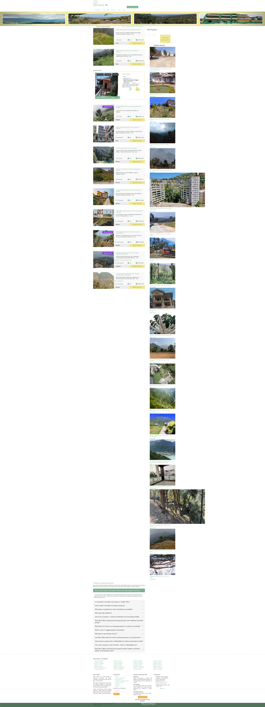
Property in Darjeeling (158, 667)
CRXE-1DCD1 (153, 337)
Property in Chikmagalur (119, 667)
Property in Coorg (98, 665)
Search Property (165, 38)
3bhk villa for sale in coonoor (156, 94)
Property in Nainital (138, 665)
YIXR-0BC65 (152, 237)
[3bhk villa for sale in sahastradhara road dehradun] (162, 475)
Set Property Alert (142, 697)
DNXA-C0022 (153, 172)
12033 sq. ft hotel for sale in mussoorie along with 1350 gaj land (160, 209)
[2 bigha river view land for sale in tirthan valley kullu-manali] (162, 398)
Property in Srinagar (157, 669)
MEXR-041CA (153, 464)
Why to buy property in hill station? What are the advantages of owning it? (117, 590)
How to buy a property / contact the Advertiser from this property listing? (117, 617)
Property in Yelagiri (157, 662)
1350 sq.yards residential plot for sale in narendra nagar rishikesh (128, 232)
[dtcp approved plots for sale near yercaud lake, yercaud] (162, 248)
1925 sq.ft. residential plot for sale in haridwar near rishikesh (128, 169)
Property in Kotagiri (98, 662)
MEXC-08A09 (153, 211)
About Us (95, 0)
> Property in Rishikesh (130, 26)
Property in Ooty (117, 660)
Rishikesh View (118, 260)
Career (117, 683)
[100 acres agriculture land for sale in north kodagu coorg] (162, 539)
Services (113, 10)
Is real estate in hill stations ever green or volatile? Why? (112, 602)
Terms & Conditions (120, 678)
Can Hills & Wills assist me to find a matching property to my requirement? (118, 637)
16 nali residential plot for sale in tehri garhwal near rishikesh (128, 106)
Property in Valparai (118, 663)
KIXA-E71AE (152, 413)
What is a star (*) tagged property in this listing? (109, 630)
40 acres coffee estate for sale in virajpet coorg (160, 285)
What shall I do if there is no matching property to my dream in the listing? (117, 626)
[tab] (119, 590)
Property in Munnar (157, 663)
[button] (20, 19)
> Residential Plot (139, 26)
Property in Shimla (98, 666)
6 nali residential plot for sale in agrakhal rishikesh (128, 29)
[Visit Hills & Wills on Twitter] (165, 688)
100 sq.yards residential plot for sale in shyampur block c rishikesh (129, 211)
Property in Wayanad (138, 663)
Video (131, 88)
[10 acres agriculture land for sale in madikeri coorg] (162, 132)
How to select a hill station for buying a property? (110, 606)
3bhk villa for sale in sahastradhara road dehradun (161, 486)
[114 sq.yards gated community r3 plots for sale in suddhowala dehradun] (162, 57)
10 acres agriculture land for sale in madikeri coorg (159, 145)
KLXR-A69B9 (152, 438)
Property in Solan (157, 666)
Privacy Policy (119, 679)
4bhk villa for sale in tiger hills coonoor (158, 385)
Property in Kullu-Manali (139, 667)
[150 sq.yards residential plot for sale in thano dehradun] (162, 348)
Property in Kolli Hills (138, 662)
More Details (137, 43)
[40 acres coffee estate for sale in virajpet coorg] (162, 273)
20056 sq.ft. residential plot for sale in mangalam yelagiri (160, 234)
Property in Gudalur (138, 660)
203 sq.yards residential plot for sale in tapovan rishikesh (127, 127)
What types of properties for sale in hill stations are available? (114, 609)
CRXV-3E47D (153, 387)
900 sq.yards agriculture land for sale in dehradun (160, 170)
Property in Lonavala (118, 666)
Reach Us (118, 685)
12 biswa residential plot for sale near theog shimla (159, 577)
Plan (119, 10)
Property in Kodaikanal (99, 660)
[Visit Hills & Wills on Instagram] (162, 688)
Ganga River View (126, 260)
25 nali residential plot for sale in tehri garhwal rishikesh (127, 51)
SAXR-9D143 (153, 122)
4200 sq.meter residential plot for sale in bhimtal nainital (160, 525)
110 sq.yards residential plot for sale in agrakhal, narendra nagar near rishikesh (128, 274)
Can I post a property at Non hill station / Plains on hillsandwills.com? (116, 645)
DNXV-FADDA (153, 488)
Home (123, 26)
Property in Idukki (117, 665)
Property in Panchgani (138, 666)
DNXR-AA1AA (153, 363)
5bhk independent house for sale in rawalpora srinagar (160, 310)
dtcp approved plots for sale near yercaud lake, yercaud (160, 260)
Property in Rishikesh (118, 669)
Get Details (137, 89)
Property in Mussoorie (99, 669)
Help (124, 10)
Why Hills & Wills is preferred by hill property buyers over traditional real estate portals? (119, 621)
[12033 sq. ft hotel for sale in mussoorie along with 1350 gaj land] (177, 189)
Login (95, 3)
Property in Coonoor (157, 660)
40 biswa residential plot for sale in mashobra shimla (159, 119)
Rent (108, 10)
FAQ (117, 686)
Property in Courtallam (99, 663)
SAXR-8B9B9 (153, 579)
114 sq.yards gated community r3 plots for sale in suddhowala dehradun (160, 69)
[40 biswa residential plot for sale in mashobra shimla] (162, 107)
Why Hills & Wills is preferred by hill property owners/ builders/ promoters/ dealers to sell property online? (117, 650)
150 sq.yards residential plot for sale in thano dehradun (159, 360)
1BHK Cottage (126, 74)
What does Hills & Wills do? (103, 613)
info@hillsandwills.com (163, 682)
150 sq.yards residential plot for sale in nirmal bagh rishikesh (128, 190)
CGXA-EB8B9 (153, 287)
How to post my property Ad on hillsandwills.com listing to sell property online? (119, 641)
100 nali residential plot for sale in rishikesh (126, 148)
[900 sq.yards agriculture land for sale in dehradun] (162, 158)
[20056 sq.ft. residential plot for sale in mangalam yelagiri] (162, 222)
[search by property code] (107, 5)
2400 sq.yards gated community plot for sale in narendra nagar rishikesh (127, 253)
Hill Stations (98, 10)
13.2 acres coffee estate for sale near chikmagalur (161, 335)
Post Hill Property (132, 7)
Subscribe (116, 694)
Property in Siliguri (137, 669)
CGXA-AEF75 (153, 553)
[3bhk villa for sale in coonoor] (162, 82)
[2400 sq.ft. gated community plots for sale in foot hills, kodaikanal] (162, 424)
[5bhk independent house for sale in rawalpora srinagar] (162, 298)
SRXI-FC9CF (152, 312)
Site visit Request (120, 682)
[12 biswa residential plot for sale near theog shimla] (162, 564)
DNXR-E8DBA (153, 71)
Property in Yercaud (118, 662)
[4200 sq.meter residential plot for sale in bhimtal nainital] (177, 506)
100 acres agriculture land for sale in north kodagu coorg (161, 551)
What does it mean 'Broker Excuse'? (106, 634)
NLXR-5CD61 (153, 528)
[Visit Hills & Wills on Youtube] (160, 688)
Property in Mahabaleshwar (100, 667)
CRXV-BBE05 (153, 96)
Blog (117, 676)
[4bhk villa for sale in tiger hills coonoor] (162, 373)
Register (96, 2)
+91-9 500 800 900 (161, 683)
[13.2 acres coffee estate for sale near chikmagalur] (162, 323)
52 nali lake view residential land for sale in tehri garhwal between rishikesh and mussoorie (160, 461)
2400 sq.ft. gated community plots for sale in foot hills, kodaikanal (160, 436)
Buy (104, 10)
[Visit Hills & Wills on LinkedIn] (163, 688)
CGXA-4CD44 (153, 147)
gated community (118, 281)
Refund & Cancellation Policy (122, 680)
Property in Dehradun (158, 665)
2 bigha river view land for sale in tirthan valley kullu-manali (160, 410)
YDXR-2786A (152, 262)
